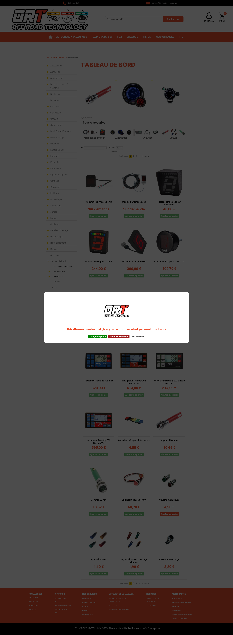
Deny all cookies (119, 336)
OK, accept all (98, 336)
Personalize (138, 336)
